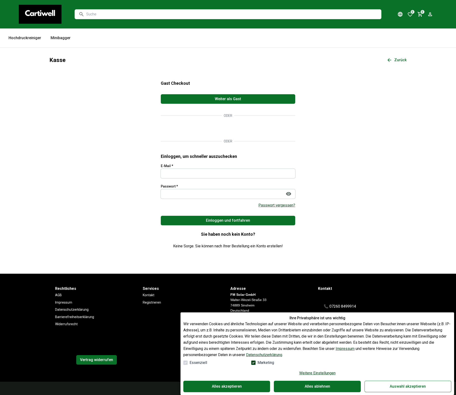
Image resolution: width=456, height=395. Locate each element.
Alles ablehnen (317, 386)
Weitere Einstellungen (317, 373)
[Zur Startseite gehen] (40, 14)
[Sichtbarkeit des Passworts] (288, 194)
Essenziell (198, 362)
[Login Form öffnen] (430, 14)
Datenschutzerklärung (264, 355)
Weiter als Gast (228, 99)
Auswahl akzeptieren (408, 386)
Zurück (400, 60)
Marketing (265, 362)
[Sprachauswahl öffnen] (400, 14)
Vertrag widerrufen (96, 359)
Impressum (345, 348)
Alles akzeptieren (227, 386)
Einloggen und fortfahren (228, 220)
